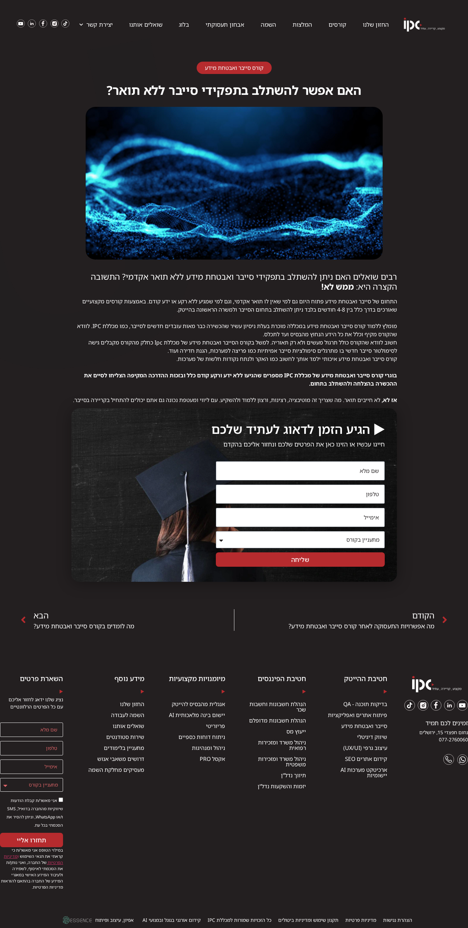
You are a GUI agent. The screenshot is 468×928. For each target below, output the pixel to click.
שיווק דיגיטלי (372, 737)
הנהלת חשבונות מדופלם (277, 720)
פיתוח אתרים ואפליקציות (357, 715)
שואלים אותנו (145, 24)
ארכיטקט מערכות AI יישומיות (364, 772)
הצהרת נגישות (397, 920)
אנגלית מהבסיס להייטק (198, 704)
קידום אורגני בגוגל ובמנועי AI (172, 920)
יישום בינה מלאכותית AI (197, 715)
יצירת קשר (99, 24)
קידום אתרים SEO (366, 759)
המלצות (302, 24)
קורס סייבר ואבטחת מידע (234, 68)
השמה (268, 24)
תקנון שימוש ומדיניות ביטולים (308, 920)
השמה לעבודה (127, 715)
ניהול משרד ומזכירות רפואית (282, 745)
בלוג (184, 24)
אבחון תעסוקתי (225, 24)
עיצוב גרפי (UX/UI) (365, 748)
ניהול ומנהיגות (208, 748)
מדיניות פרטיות (360, 920)
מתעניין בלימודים (124, 748)
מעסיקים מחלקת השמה (116, 770)
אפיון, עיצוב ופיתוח (114, 920)
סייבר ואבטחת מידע (364, 726)
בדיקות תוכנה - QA (365, 704)
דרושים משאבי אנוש (120, 759)
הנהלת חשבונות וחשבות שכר (277, 706)
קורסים (337, 24)
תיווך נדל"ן (293, 775)
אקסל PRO (212, 759)
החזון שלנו (376, 24)
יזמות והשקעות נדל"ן (282, 786)
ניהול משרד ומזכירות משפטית (282, 761)
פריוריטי (215, 726)
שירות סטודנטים (125, 737)
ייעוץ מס (296, 731)
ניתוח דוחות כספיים (201, 737)
